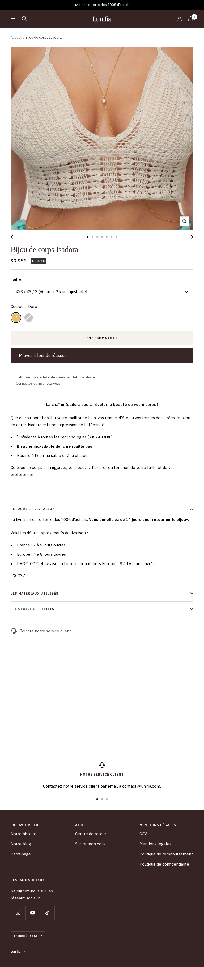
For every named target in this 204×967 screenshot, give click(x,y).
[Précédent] (13, 237)
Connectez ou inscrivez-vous (38, 383)
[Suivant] (191, 237)
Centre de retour (90, 833)
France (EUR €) (25, 935)
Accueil (16, 37)
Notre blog (21, 843)
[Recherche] (24, 18)
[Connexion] (179, 19)
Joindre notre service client (45, 630)
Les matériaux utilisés (34, 593)
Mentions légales (155, 843)
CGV (143, 833)
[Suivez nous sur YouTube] (32, 913)
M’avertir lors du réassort (43, 355)
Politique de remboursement (166, 854)
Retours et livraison (33, 509)
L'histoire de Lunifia (32, 609)
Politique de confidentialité (164, 864)
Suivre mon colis (90, 843)
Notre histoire (23, 833)
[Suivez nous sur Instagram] (18, 913)
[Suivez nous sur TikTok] (47, 913)
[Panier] (190, 18)
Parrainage (21, 854)
